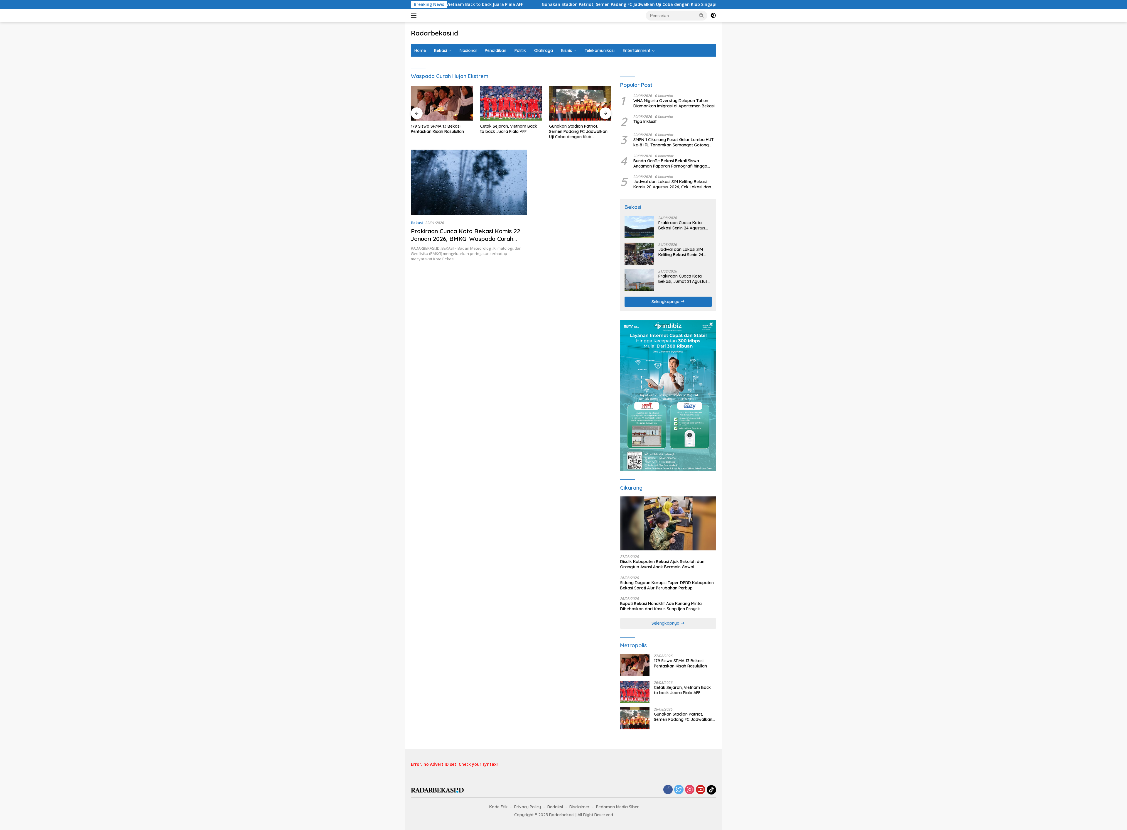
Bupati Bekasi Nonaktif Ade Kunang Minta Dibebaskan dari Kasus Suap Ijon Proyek (661, 606)
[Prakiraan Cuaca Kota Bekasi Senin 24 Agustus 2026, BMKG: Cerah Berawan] (639, 227)
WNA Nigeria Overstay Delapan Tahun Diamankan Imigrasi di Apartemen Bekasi (674, 103)
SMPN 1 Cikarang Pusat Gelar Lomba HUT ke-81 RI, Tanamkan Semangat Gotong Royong (673, 142)
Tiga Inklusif (645, 121)
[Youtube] (700, 790)
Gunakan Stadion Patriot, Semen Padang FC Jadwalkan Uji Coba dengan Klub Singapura (582, 4)
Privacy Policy (527, 806)
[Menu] (415, 16)
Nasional (468, 50)
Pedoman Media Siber (617, 806)
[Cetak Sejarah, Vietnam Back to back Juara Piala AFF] (511, 103)
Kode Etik (498, 806)
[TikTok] (711, 789)
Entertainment (636, 50)
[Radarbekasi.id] (437, 789)
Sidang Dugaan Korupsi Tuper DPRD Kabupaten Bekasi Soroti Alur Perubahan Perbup (667, 585)
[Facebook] (668, 790)
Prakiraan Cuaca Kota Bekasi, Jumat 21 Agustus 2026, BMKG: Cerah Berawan (683, 278)
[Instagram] (689, 790)
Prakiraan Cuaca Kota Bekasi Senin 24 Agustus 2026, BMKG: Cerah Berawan (681, 225)
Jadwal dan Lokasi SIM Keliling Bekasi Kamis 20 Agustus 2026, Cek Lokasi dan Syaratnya (672, 184)
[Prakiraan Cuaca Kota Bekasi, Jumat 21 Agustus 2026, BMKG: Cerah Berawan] (639, 280)
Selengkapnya (666, 301)
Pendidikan (495, 50)
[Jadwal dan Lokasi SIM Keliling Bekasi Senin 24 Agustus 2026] (639, 254)
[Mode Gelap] (713, 16)
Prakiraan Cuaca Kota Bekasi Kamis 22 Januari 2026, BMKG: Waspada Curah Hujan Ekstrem (465, 238)
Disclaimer (579, 806)
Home (420, 50)
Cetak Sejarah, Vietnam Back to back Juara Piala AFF (508, 129)
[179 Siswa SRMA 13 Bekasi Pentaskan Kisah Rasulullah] (442, 103)
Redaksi (555, 806)
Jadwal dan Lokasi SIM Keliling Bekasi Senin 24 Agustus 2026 (680, 252)
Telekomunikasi (600, 50)
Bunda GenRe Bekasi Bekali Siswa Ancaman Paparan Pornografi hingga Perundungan (670, 163)
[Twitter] (679, 790)
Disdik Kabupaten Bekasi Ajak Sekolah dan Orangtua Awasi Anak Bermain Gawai (662, 564)
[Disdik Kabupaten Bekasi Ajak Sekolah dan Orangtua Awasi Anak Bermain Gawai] (668, 523)
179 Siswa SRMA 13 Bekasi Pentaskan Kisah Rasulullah (437, 129)
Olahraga (543, 50)
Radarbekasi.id (434, 33)
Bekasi (440, 50)
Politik (520, 50)
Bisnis (566, 50)
